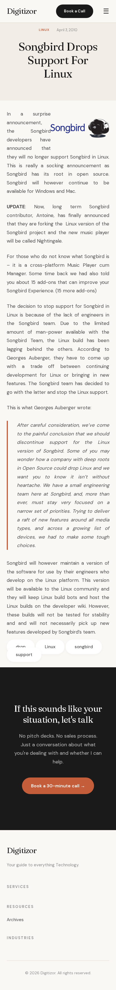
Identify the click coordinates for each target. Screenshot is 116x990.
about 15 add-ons (36, 282)
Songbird (41, 131)
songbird (84, 647)
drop (21, 647)
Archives (15, 920)
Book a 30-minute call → (58, 786)
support (24, 654)
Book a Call (74, 10)
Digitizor (22, 11)
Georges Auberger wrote (62, 407)
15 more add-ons (76, 291)
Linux (50, 647)
